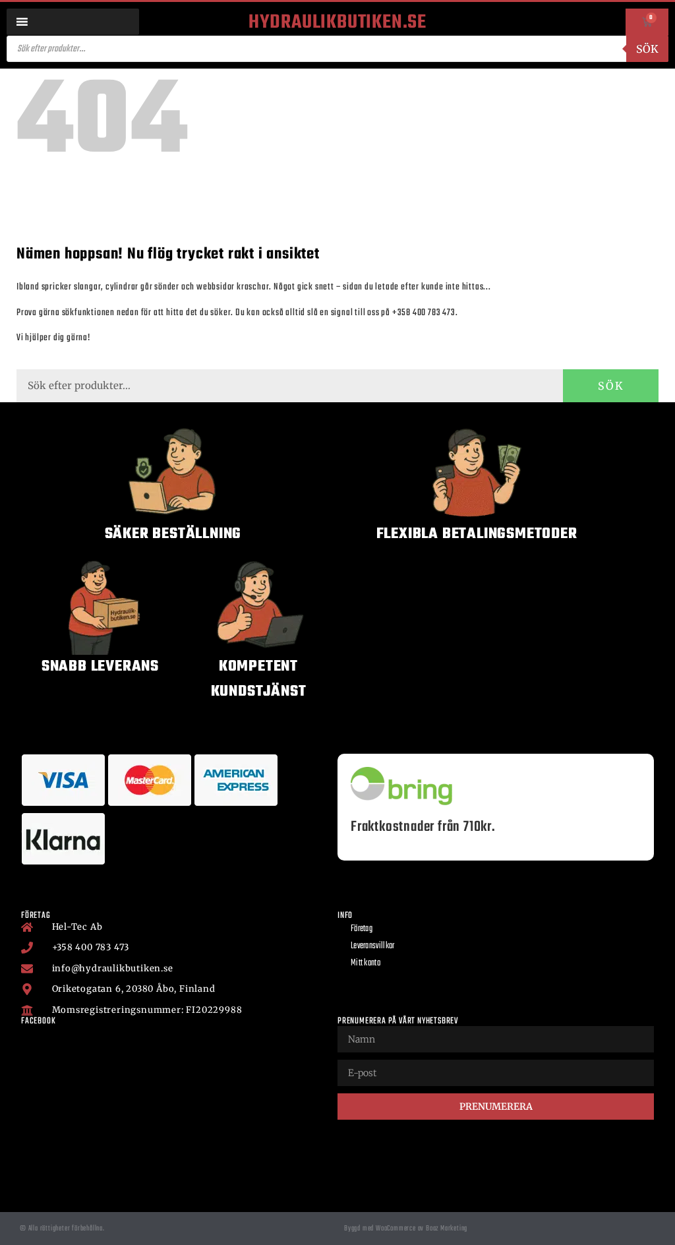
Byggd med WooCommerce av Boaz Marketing (405, 1228)
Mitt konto (365, 963)
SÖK (611, 385)
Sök (647, 48)
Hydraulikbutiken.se (337, 22)
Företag (361, 928)
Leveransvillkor (373, 946)
